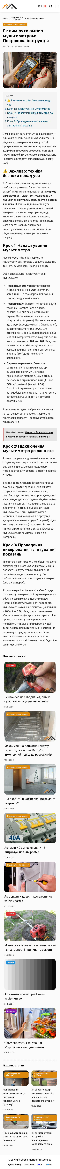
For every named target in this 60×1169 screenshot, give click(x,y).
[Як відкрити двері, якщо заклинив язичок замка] (30, 877)
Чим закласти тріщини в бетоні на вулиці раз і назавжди (15, 1136)
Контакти (30, 1164)
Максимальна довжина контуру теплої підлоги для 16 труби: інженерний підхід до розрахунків (28, 750)
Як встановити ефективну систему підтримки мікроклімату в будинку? (14, 1097)
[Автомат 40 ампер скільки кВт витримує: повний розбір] (30, 828)
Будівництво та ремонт (17, 19)
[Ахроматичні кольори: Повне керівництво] (30, 974)
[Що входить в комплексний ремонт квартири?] (30, 779)
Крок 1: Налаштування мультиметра (28, 108)
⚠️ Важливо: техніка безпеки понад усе (28, 102)
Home (5, 19)
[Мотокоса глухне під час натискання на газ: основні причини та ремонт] (30, 925)
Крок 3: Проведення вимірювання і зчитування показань (28, 123)
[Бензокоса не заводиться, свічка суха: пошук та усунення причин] (30, 677)
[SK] (11, 6)
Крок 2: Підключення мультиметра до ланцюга (30, 115)
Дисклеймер (14, 1164)
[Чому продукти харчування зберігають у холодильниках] (30, 1023)
